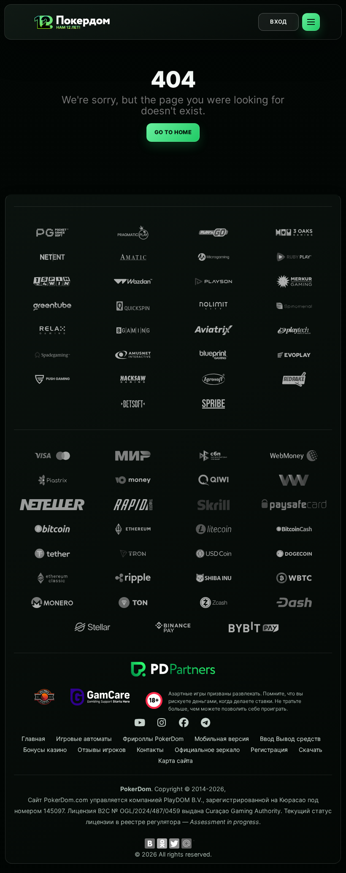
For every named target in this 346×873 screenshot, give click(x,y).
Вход (278, 21)
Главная (33, 738)
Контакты (150, 749)
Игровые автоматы (84, 738)
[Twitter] (174, 843)
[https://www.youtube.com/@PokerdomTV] (139, 722)
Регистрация (269, 749)
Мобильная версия (222, 738)
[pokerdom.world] (161, 722)
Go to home (173, 132)
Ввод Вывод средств (290, 738)
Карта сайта (175, 760)
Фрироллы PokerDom (153, 738)
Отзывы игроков (102, 749)
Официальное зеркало (207, 749)
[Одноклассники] (162, 843)
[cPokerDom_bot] (205, 722)
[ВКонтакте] (150, 843)
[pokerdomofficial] (183, 722)
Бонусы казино (45, 749)
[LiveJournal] (199, 843)
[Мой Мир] (186, 843)
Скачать (310, 749)
